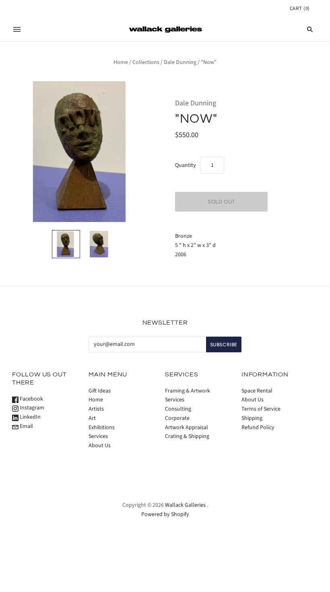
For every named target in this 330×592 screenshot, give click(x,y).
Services (98, 436)
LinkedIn (30, 417)
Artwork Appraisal (186, 427)
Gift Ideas (100, 391)
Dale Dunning (180, 62)
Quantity (185, 165)
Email (26, 426)
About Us (100, 446)
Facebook (31, 399)
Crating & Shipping (187, 436)
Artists (96, 409)
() (300, 8)
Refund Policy (257, 427)
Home (120, 62)
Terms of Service (260, 409)
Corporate (177, 418)
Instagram (31, 408)
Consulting (178, 409)
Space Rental (256, 391)
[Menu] (17, 29)
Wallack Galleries (185, 505)
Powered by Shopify (165, 514)
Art (92, 418)
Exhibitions (102, 427)
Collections (145, 62)
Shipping (251, 418)
